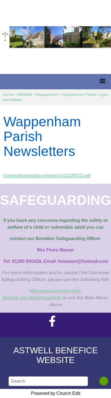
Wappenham (47, 94)
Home (8, 94)
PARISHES (24, 94)
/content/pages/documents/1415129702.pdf (47, 175)
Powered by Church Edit (55, 393)
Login (103, 94)
